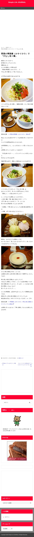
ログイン (7, 517)
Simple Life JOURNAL (17, 2)
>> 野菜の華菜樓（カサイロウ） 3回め (18, 134)
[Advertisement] (17, 27)
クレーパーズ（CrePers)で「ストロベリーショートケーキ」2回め (25, 365)
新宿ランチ (21, 358)
